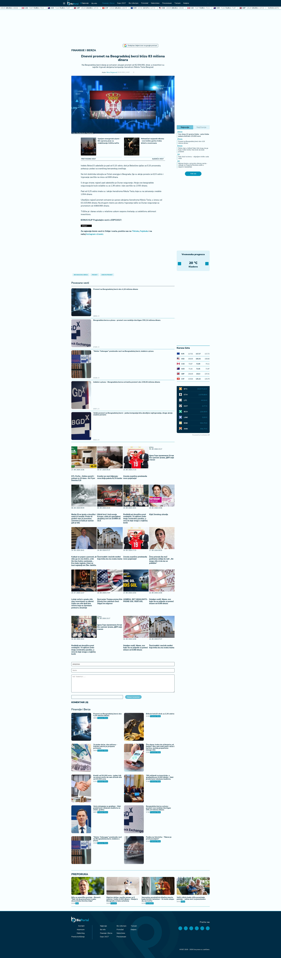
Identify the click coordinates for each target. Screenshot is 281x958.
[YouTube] (191, 928)
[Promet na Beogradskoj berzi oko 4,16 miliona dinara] (81, 302)
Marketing (81, 933)
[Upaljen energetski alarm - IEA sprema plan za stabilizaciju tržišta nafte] (88, 147)
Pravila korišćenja (78, 936)
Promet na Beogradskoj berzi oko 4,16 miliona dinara (115, 289)
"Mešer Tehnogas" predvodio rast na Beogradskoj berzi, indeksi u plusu (123, 351)
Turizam (134, 926)
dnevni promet (107, 275)
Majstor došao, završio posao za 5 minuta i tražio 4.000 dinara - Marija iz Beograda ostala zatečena (122, 899)
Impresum (81, 929)
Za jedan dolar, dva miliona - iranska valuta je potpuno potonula (105, 746)
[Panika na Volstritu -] (134, 850)
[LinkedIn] (202, 928)
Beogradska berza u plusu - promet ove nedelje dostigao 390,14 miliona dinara (126, 320)
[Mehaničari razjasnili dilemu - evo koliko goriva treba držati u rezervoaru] (131, 147)
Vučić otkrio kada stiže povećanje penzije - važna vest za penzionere (191, 898)
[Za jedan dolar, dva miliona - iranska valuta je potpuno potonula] (81, 758)
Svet (77, 903)
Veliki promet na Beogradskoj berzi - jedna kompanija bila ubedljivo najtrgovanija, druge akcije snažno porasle (133, 414)
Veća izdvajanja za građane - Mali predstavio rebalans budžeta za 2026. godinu (107, 808)
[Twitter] (186, 928)
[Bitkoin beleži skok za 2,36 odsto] (134, 727)
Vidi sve (193, 174)
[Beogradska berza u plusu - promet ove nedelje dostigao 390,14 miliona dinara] (81, 333)
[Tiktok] (208, 928)
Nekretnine (121, 933)
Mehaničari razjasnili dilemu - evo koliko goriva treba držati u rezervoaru (152, 141)
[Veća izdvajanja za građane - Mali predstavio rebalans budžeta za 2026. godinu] (81, 819)
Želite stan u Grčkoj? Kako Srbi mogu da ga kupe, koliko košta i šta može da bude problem (193, 150)
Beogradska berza (81, 275)
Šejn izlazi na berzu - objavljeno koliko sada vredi (193, 157)
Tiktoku (135, 231)
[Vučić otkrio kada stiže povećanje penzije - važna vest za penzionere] (193, 886)
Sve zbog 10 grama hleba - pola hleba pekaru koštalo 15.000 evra (193, 135)
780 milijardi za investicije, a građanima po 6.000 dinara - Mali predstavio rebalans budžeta (159, 777)
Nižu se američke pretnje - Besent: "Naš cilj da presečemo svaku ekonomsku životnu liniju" (86, 899)
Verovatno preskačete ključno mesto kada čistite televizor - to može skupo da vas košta (158, 899)
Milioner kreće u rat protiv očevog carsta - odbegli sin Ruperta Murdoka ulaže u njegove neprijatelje (192, 165)
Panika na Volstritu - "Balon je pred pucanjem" (158, 838)
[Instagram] (197, 928)
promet (95, 275)
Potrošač (113, 903)
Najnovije (103, 926)
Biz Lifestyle (149, 903)
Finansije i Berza (83, 50)
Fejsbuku (144, 231)
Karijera (133, 929)
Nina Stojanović (112, 72)
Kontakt (81, 926)
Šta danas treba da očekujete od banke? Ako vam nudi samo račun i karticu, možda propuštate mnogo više (160, 747)
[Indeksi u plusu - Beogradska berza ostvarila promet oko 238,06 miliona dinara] (81, 395)
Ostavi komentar (133, 697)
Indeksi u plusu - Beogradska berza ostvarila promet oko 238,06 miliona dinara (126, 382)
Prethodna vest (88, 159)
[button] (137, 72)
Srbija (183, 901)
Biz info (103, 929)
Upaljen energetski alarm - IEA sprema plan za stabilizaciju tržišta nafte (109, 141)
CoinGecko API (205, 435)
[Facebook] (180, 928)
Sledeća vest (158, 159)
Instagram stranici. (95, 234)
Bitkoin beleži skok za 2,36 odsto (160, 714)
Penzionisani (121, 936)
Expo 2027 (104, 936)
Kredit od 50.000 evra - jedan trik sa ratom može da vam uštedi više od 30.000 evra (107, 777)
